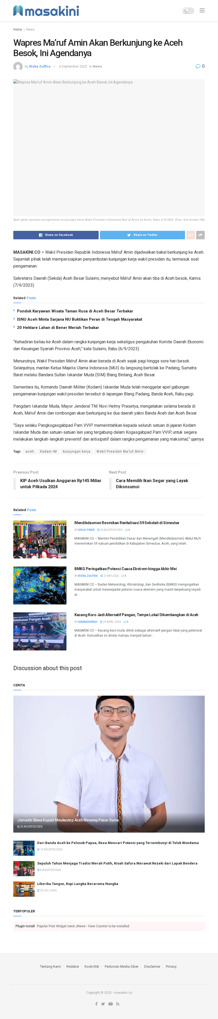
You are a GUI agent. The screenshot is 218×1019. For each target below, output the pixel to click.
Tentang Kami (50, 966)
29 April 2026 (111, 621)
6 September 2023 (73, 66)
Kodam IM (48, 451)
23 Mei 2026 (111, 575)
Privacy (171, 966)
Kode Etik (92, 966)
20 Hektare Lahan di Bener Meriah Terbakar (58, 327)
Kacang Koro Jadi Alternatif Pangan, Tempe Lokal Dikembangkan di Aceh (136, 615)
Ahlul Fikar (86, 529)
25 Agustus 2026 (31, 826)
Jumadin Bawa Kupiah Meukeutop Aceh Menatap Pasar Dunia (68, 820)
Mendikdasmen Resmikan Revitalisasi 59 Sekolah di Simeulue (126, 523)
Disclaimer (152, 966)
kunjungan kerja (76, 451)
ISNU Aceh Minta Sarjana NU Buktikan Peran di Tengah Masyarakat (79, 319)
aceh (30, 451)
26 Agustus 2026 (111, 529)
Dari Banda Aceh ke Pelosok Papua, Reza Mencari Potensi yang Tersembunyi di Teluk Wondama (118, 843)
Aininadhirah (87, 621)
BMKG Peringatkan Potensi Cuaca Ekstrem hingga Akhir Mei (125, 569)
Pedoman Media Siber (122, 966)
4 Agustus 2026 (50, 869)
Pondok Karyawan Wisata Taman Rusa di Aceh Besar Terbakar (75, 311)
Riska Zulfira (40, 66)
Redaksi (72, 966)
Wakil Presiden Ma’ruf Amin (120, 451)
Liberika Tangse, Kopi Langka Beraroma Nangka (77, 884)
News (30, 29)
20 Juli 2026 (48, 890)
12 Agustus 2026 (51, 849)
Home (17, 29)
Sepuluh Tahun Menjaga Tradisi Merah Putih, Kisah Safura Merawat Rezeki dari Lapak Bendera (117, 863)
